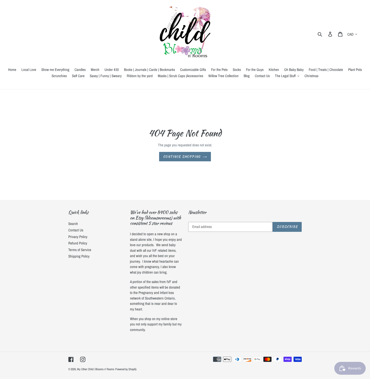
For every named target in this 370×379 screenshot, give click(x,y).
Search (73, 223)
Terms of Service (79, 249)
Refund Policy (77, 243)
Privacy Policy (77, 236)
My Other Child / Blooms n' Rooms (95, 369)
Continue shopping (181, 156)
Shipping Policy (79, 256)
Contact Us (75, 230)
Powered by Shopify (126, 369)
